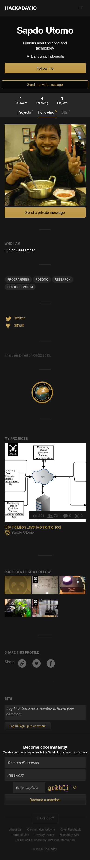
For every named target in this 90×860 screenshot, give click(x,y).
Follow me (45, 68)
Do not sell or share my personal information (45, 840)
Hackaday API (69, 835)
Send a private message (45, 84)
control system (20, 287)
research (63, 279)
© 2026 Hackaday (45, 849)
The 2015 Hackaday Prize (13, 449)
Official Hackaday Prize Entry (35, 579)
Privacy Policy (44, 835)
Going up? (46, 818)
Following (47, 112)
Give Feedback (70, 829)
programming (18, 279)
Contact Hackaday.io (41, 829)
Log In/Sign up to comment (27, 726)
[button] (80, 8)
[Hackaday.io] (21, 8)
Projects (25, 112)
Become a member (45, 799)
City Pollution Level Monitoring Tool (33, 527)
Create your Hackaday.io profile (22, 752)
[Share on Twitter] (37, 661)
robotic (42, 279)
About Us (15, 829)
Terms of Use (20, 835)
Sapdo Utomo (22, 532)
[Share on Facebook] (50, 661)
